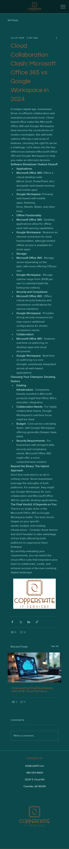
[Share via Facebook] (12, 621)
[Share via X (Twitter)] (20, 621)
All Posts (13, 20)
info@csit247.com (34, 765)
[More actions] (56, 38)
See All (54, 646)
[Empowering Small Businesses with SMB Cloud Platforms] (34, 667)
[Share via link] (37, 621)
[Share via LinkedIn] (28, 621)
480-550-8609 (34, 772)
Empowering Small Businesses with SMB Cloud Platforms (32, 689)
